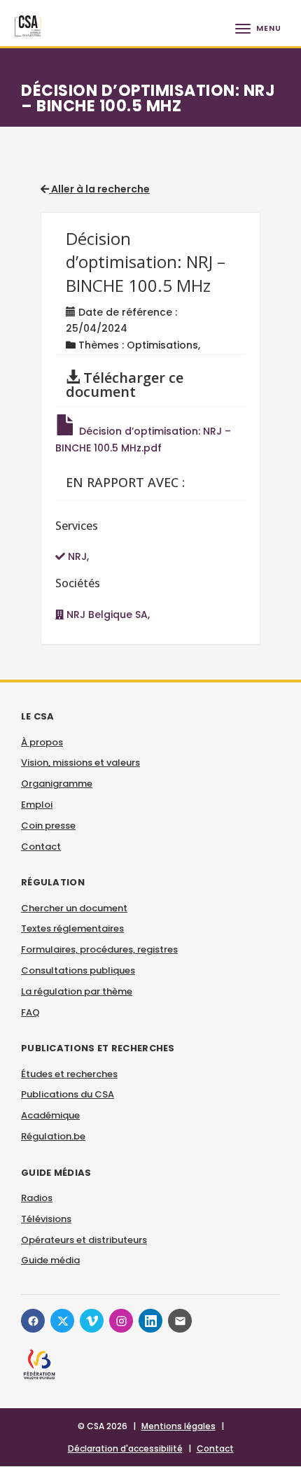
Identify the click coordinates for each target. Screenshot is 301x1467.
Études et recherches (69, 1074)
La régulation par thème (76, 991)
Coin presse (48, 825)
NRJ (76, 556)
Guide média (50, 1260)
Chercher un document (74, 908)
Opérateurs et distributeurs (84, 1240)
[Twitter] (62, 1321)
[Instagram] (121, 1321)
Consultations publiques (78, 970)
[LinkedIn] (150, 1321)
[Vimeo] (92, 1321)
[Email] (180, 1321)
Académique (50, 1115)
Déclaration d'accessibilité (125, 1448)
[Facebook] (33, 1321)
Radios (36, 1198)
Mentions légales (178, 1426)
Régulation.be (53, 1136)
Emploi (36, 804)
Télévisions (46, 1219)
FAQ (30, 1012)
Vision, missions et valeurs (80, 762)
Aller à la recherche (99, 189)
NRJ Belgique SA (106, 615)
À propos (42, 742)
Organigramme (56, 783)
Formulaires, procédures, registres (99, 949)
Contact (41, 846)
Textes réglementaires (72, 928)
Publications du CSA (67, 1094)
